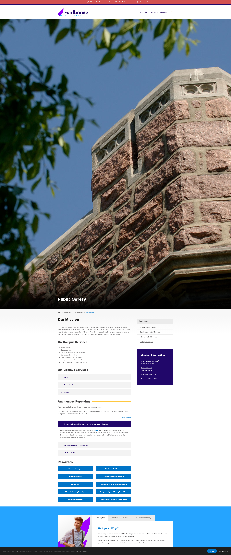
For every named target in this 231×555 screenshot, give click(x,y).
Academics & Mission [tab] (120, 518)
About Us (163, 12)
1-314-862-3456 (146, 368)
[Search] (172, 12)
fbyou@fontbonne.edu (148, 375)
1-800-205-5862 (146, 370)
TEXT (97, 430)
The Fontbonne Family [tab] (143, 518)
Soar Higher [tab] (100, 518)
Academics (143, 12)
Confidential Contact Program (150, 332)
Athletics (154, 12)
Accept (212, 551)
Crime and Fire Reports (147, 327)
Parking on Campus (146, 342)
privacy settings (81, 551)
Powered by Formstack (126, 417)
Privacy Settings (223, 551)
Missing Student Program (148, 337)
